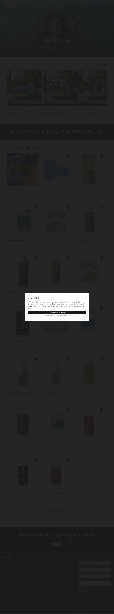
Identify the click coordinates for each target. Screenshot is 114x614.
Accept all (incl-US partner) (57, 312)
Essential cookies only (63, 316)
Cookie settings (48, 316)
